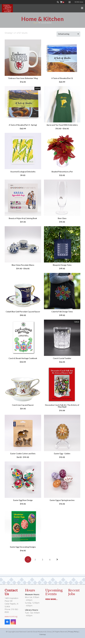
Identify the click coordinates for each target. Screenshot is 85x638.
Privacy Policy (73, 632)
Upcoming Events (54, 592)
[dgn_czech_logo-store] (7, 8)
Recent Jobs (74, 592)
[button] (58, 2)
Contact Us (11, 592)
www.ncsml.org (11, 616)
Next (57, 559)
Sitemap (42, 634)
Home (35, 23)
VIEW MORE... (51, 599)
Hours (30, 590)
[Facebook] (7, 621)
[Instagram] (13, 621)
